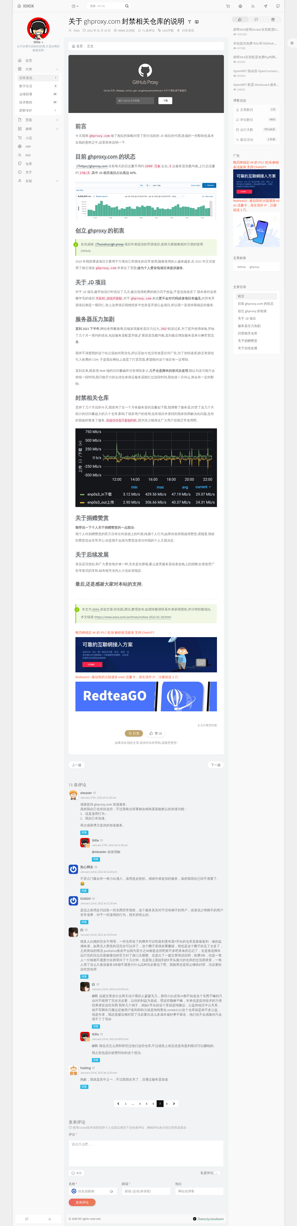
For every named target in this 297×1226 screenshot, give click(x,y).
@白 (95, 996)
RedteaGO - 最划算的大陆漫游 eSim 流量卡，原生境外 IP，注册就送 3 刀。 (128, 677)
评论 (73, 1134)
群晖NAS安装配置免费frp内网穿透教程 (260, 57)
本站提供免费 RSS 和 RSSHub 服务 (257, 43)
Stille (77, 30)
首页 (79, 46)
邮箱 (126, 1184)
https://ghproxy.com (93, 166)
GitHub (241, 267)
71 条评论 (148, 30)
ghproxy (254, 267)
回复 (84, 832)
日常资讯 (188, 30)
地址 (178, 1184)
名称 (73, 1184)
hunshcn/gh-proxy (111, 244)
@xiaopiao (99, 852)
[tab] (240, 19)
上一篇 (76, 765)
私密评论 (206, 1173)
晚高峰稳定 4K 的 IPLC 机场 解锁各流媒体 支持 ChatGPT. (115, 632)
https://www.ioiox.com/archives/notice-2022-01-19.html (132, 617)
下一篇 (216, 765)
